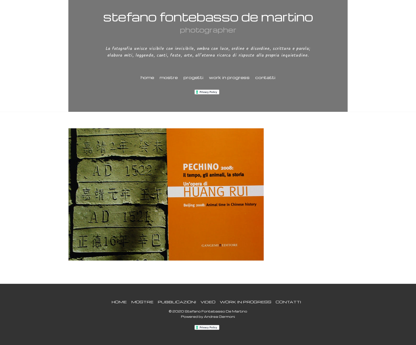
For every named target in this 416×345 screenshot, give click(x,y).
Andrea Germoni (219, 316)
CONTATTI (265, 77)
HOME (147, 77)
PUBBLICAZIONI (177, 301)
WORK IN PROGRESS (229, 77)
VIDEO (208, 301)
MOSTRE (169, 77)
